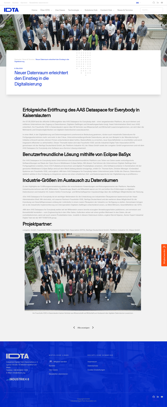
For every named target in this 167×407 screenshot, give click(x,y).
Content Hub (106, 9)
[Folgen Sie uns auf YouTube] (162, 3)
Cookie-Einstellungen (96, 369)
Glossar (15, 2)
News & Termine (125, 9)
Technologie (73, 9)
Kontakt (7, 2)
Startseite (17, 59)
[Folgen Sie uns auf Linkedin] (158, 3)
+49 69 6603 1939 (20, 370)
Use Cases (60, 9)
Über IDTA (45, 9)
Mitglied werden (60, 361)
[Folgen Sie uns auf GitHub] (154, 3)
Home (34, 9)
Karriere (24, 2)
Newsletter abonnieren (38, 2)
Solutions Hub (91, 9)
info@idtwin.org (18, 372)
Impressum (92, 361)
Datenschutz (93, 365)
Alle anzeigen (83, 327)
